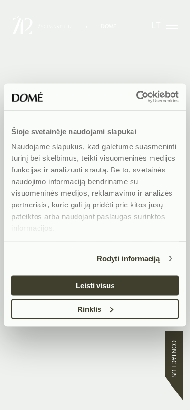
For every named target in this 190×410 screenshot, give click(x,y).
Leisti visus (95, 285)
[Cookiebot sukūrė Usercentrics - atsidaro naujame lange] (137, 97)
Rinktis (89, 309)
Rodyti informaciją (128, 259)
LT (156, 25)
